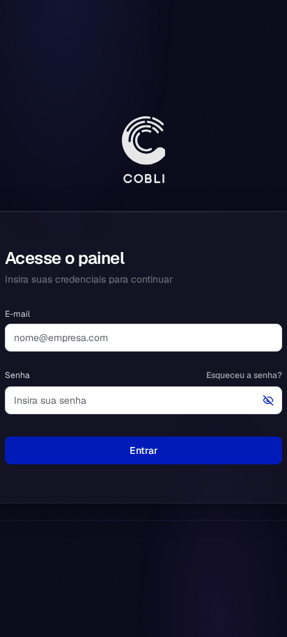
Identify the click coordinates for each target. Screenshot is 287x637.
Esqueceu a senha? (244, 375)
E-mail (17, 314)
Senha (17, 375)
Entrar (144, 450)
